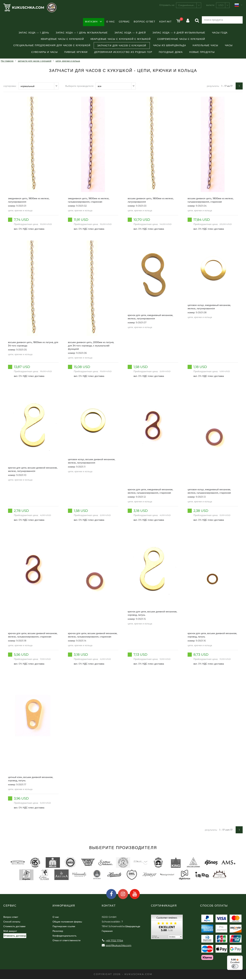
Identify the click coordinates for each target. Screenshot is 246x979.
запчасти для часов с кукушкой (121, 45)
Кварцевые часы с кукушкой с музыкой (121, 38)
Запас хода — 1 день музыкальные (82, 32)
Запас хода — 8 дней (130, 32)
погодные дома (171, 52)
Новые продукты (202, 52)
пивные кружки (76, 52)
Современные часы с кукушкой (181, 38)
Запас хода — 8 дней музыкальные (178, 32)
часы (229, 45)
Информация (64, 905)
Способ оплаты (11, 921)
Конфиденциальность (64, 935)
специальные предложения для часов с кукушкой (51, 45)
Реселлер (58, 931)
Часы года (220, 32)
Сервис (124, 21)
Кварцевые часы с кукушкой (62, 38)
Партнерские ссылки (64, 926)
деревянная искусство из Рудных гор (123, 52)
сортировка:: (10, 85)
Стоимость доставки (14, 926)
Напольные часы (205, 45)
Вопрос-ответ (144, 21)
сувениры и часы (44, 52)
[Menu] (241, 958)
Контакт (165, 21)
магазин (91, 21)
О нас (110, 21)
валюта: (210, 5)
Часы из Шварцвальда (169, 45)
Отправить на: (167, 5)
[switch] (235, 966)
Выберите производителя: (79, 85)
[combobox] (188, 5)
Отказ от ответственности (66, 940)
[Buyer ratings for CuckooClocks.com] (167, 928)
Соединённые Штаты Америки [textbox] (189, 5)
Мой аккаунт (10, 931)
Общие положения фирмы (67, 921)
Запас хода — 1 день (34, 32)
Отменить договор (15, 935)
